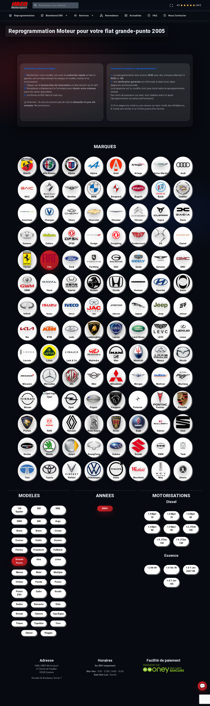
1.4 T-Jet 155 (171, 582)
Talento (39, 614)
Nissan (27, 407)
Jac (94, 313)
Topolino (39, 623)
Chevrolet (94, 220)
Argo (58, 521)
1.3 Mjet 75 (171, 516)
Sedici (19, 604)
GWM (27, 290)
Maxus (160, 360)
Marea (19, 572)
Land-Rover (138, 337)
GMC (182, 267)
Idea (38, 559)
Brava (19, 531)
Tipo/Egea (58, 614)
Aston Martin (161, 173)
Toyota (49, 477)
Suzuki (138, 454)
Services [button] (84, 15)
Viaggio (48, 633)
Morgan (138, 384)
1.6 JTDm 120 (191, 529)
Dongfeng (116, 243)
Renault (71, 431)
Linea (58, 559)
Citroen (138, 220)
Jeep (160, 313)
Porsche (182, 407)
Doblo (39, 540)
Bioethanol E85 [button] (54, 15)
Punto (58, 582)
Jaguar (138, 313)
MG (71, 384)
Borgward (116, 196)
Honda (116, 290)
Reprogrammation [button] (24, 15)
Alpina (71, 173)
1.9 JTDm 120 (162, 541)
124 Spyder (19, 510)
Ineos (183, 290)
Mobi (38, 572)
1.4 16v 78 (171, 567)
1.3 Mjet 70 (152, 516)
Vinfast (71, 477)
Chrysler (116, 220)
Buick (161, 196)
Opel (49, 397)
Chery (71, 220)
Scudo (58, 591)
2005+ (105, 508)
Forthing (94, 267)
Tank (183, 454)
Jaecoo (116, 313)
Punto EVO (19, 593)
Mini (94, 384)
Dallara (49, 243)
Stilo (58, 604)
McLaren (27, 384)
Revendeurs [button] (111, 15)
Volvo (116, 477)
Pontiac (160, 407)
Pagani (93, 407)
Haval (49, 290)
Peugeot (115, 407)
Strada (19, 614)
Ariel (116, 173)
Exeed (183, 243)
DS (160, 243)
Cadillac (183, 196)
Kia (27, 337)
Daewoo (27, 243)
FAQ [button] (155, 15)
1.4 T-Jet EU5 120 (190, 569)
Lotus (49, 360)
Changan (49, 220)
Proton (27, 431)
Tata (27, 477)
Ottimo (19, 582)
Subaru (116, 454)
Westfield (138, 477)
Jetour (183, 313)
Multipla (58, 572)
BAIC (27, 196)
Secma (27, 454)
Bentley (71, 196)
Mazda (182, 360)
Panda (38, 582)
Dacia (183, 220)
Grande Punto (19, 561)
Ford (71, 267)
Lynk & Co (71, 360)
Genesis (160, 267)
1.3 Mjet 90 (152, 529)
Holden (94, 290)
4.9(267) (189, 5)
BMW (94, 196)
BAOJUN (49, 196)
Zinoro (182, 477)
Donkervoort (138, 243)
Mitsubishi (116, 384)
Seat (182, 431)
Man (116, 360)
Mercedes (49, 384)
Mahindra (94, 360)
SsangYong (94, 454)
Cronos (19, 540)
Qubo (39, 591)
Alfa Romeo (49, 173)
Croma (58, 531)
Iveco (71, 313)
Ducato (58, 540)
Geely (138, 267)
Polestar (138, 407)
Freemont (39, 550)
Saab (138, 431)
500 (39, 508)
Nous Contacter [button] (177, 15)
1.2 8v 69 (152, 567)
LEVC (160, 337)
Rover (116, 431)
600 (39, 521)
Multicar (160, 384)
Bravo (39, 531)
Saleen (160, 431)
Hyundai (160, 290)
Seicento (39, 604)
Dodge (93, 243)
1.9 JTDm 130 (181, 541)
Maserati (138, 360)
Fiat (49, 267)
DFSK (71, 243)
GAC (116, 267)
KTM (49, 337)
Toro (58, 623)
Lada (71, 337)
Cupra (160, 220)
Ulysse (29, 633)
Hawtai (71, 290)
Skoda (49, 454)
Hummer (138, 290)
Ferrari (27, 267)
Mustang (183, 384)
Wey (160, 477)
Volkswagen (93, 477)
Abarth (27, 173)
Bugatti (138, 196)
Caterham (27, 220)
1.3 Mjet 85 (190, 516)
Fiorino (19, 550)
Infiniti (27, 313)
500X (19, 521)
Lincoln (27, 360)
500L (57, 508)
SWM (160, 454)
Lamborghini (94, 337)
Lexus (183, 337)
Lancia (116, 337)
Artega (138, 173)
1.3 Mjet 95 (171, 529)
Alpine (93, 173)
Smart (71, 454)
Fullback (57, 550)
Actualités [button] (135, 15)
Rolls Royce (94, 431)
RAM (49, 431)
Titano (19, 623)
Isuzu (49, 313)
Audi (183, 173)
